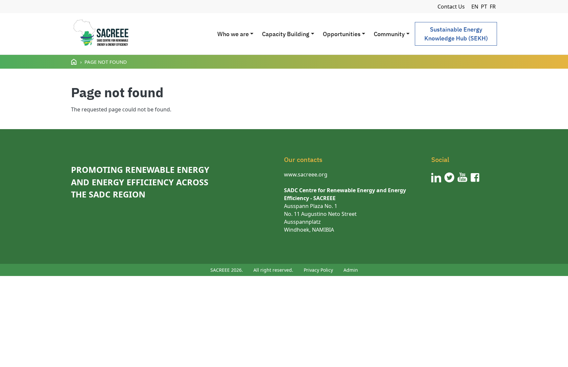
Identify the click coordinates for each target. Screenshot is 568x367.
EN (474, 6)
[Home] (100, 34)
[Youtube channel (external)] (462, 177)
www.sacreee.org (305, 174)
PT (484, 6)
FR (493, 6)
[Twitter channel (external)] (449, 177)
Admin (350, 270)
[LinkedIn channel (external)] (436, 177)
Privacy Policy (318, 270)
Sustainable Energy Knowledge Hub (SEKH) (456, 34)
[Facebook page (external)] (475, 177)
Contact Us (451, 6)
